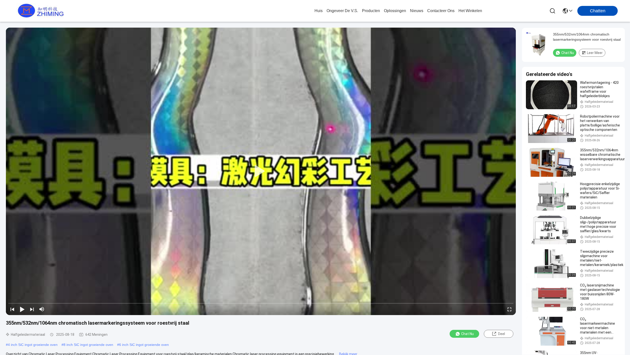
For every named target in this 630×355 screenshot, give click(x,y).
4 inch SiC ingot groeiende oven (33, 345)
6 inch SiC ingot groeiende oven (144, 345)
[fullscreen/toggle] (509, 309)
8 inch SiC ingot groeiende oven (88, 345)
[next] (32, 309)
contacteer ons (441, 11)
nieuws (416, 11)
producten (371, 11)
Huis (319, 11)
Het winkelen (470, 11)
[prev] (12, 309)
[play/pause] (22, 309)
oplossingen (395, 11)
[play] (261, 171)
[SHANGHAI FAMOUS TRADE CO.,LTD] (39, 10)
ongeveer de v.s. (342, 11)
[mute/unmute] (42, 309)
